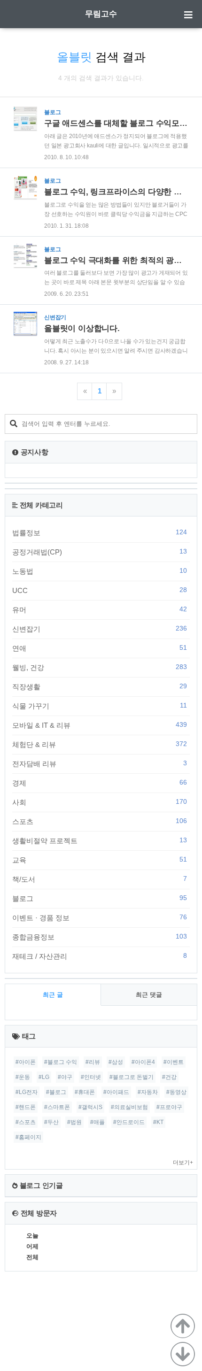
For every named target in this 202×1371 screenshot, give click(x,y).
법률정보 (99, 532)
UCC (99, 590)
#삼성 (116, 1062)
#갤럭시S (90, 1107)
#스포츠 (26, 1122)
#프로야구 (169, 1107)
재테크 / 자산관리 (99, 956)
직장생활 (99, 686)
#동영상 (176, 1092)
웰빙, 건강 (99, 667)
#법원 (74, 1122)
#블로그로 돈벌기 (131, 1077)
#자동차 (148, 1092)
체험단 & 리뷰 (99, 744)
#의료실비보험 (129, 1107)
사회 (99, 802)
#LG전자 (27, 1092)
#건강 (169, 1077)
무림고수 (101, 13)
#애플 (97, 1122)
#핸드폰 (26, 1107)
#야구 (65, 1077)
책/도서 (99, 879)
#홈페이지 (28, 1137)
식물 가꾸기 (99, 705)
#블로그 (56, 1092)
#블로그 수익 (60, 1062)
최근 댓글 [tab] (149, 994)
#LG (44, 1077)
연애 (99, 648)
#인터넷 (91, 1077)
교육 (99, 859)
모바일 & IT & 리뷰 (99, 725)
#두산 (51, 1122)
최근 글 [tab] (53, 994)
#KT (158, 1122)
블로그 (99, 898)
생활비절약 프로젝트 (99, 840)
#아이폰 (26, 1062)
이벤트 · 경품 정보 (99, 917)
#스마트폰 (57, 1107)
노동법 (99, 571)
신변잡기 (99, 628)
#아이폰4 (143, 1062)
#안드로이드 (129, 1122)
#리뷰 (92, 1062)
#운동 (23, 1077)
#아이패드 (116, 1092)
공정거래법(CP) (99, 551)
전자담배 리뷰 (99, 763)
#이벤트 (173, 1062)
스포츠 (99, 821)
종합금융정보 (99, 936)
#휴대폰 (85, 1092)
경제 (99, 782)
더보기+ (183, 1162)
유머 (99, 609)
